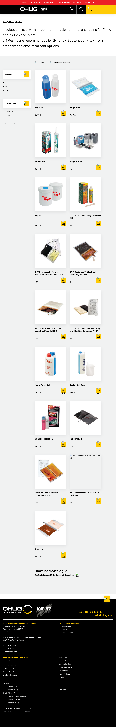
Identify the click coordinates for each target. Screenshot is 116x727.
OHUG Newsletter (66, 667)
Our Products (64, 661)
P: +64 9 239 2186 (9, 645)
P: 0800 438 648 (65, 626)
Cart (60, 683)
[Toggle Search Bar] (81, 9)
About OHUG (64, 657)
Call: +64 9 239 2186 (90, 611)
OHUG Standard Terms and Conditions (18, 699)
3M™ (8, 115)
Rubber (6, 90)
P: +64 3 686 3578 (9, 666)
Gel (4, 82)
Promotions (63, 670)
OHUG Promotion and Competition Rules (18, 696)
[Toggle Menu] (90, 9)
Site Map (6, 683)
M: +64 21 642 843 (9, 672)
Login (61, 686)
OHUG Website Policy (11, 703)
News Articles (64, 674)
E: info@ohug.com (10, 651)
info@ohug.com (104, 615)
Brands (62, 677)
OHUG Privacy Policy (10, 693)
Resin (5, 86)
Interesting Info (65, 664)
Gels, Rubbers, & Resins (62, 62)
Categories (42, 62)
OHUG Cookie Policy (10, 690)
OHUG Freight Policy (10, 686)
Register (62, 690)
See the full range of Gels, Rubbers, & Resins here (54, 575)
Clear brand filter (10, 124)
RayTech (10, 112)
